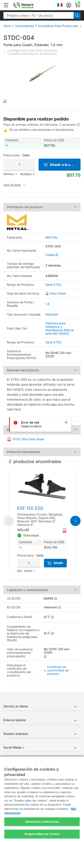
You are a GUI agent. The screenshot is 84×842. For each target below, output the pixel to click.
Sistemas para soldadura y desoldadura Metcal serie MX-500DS (59, 328)
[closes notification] (66, 422)
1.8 (47, 304)
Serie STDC (53, 284)
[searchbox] (38, 15)
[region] (42, 799)
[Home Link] (30, 5)
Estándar (51, 314)
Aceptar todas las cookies (42, 834)
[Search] (77, 15)
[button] (6, 5)
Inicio (7, 26)
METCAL (51, 237)
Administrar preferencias (42, 821)
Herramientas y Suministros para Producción (46, 26)
